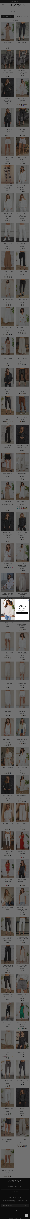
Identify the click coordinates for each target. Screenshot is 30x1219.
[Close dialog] (28, 600)
